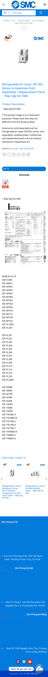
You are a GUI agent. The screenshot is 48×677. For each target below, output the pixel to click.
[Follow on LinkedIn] (24, 661)
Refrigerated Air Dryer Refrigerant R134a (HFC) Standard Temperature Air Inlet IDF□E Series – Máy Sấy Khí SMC (12, 492)
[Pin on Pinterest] (23, 154)
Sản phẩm (23, 20)
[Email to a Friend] (19, 154)
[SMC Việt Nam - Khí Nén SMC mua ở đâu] (24, 4)
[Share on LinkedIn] (28, 154)
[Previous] (2, 484)
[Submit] (41, 13)
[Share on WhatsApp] (4, 154)
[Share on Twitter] (14, 154)
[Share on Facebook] (9, 154)
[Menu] (3, 4)
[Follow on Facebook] (18, 661)
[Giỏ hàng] (44, 5)
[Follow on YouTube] (30, 661)
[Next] (46, 484)
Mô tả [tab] (6, 169)
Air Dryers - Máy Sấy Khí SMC (22, 148)
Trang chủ (9, 20)
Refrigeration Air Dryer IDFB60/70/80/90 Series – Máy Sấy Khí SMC (35, 489)
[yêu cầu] (39, 669)
